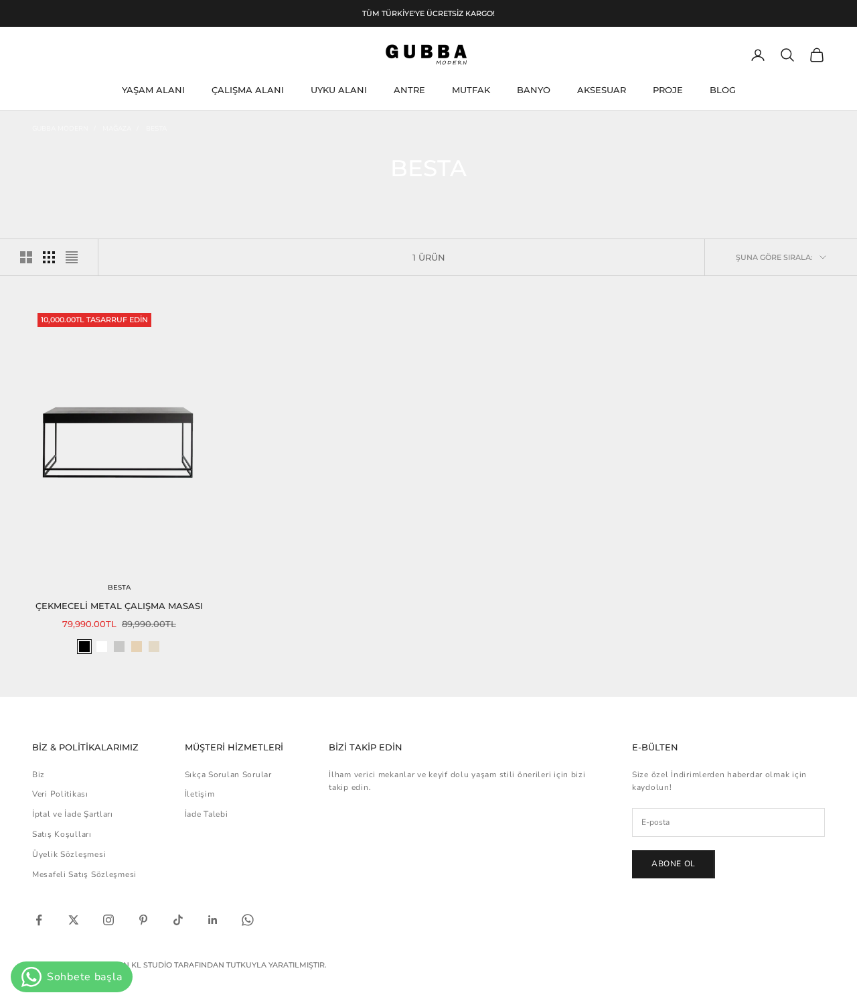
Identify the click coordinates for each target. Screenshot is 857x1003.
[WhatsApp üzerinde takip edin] (247, 920)
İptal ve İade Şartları (72, 814)
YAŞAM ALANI (153, 90)
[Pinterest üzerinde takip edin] (143, 920)
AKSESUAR (601, 90)
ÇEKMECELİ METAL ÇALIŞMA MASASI (119, 605)
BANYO (533, 90)
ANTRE (409, 90)
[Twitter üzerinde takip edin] (73, 920)
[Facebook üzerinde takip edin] (39, 920)
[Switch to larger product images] (26, 257)
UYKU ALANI (339, 90)
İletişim (200, 794)
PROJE (668, 90)
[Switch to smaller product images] (49, 257)
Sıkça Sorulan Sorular (228, 774)
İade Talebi (206, 814)
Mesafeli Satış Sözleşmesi (84, 874)
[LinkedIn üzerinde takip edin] (213, 920)
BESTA (156, 128)
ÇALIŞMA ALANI (248, 90)
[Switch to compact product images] (72, 257)
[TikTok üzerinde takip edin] (178, 920)
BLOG (723, 90)
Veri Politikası (60, 794)
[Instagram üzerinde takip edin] (108, 920)
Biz (38, 774)
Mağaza (116, 128)
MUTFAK (471, 90)
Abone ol (673, 863)
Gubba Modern (60, 128)
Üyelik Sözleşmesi (69, 854)
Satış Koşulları (62, 834)
